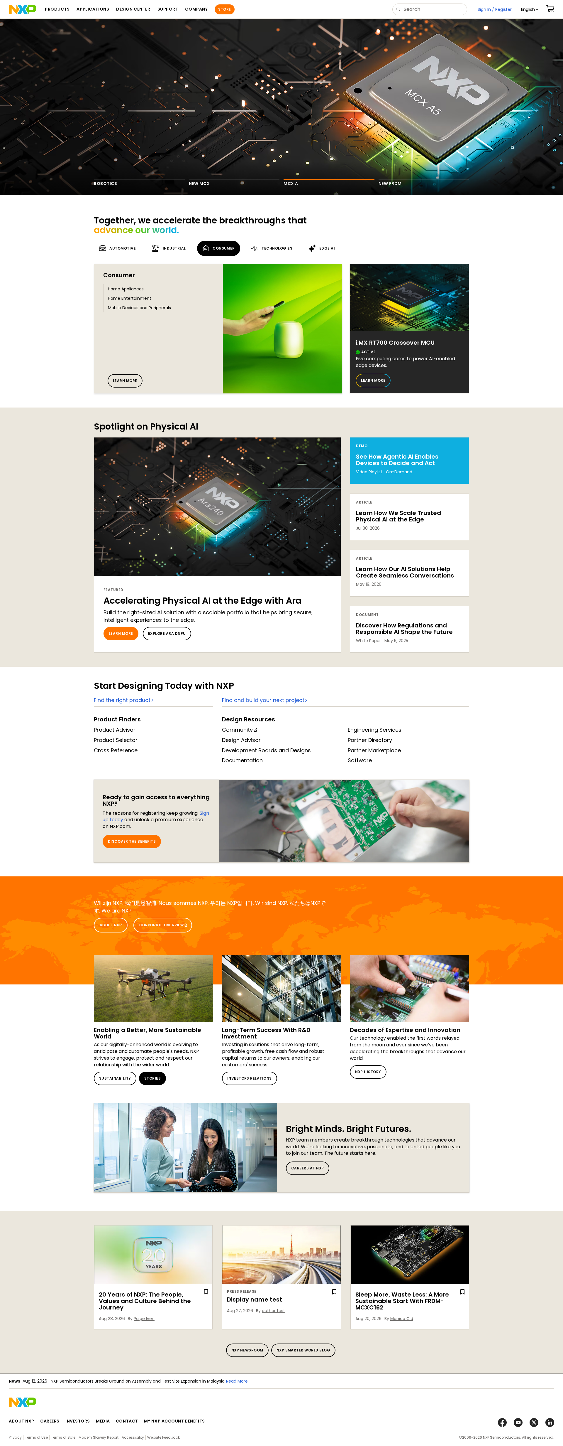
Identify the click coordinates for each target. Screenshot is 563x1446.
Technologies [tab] (277, 248)
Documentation (242, 760)
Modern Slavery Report (98, 1437)
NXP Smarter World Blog (303, 1350)
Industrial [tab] (174, 248)
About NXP (111, 925)
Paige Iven (144, 1319)
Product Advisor (114, 729)
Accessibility (133, 1437)
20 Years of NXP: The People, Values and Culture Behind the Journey (145, 1301)
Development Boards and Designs (266, 750)
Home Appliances (126, 289)
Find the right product (122, 700)
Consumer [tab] (224, 248)
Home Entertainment (129, 298)
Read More (253, 1381)
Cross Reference (116, 750)
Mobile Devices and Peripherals (139, 308)
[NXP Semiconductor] (22, 9)
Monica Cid (401, 1319)
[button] (529, 9)
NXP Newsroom (247, 1350)
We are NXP (116, 910)
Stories (152, 1078)
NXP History (368, 1071)
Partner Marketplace (374, 750)
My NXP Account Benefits (174, 1421)
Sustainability (115, 1078)
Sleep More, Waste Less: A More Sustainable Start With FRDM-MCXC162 (402, 1301)
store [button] (224, 9)
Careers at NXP (307, 1168)
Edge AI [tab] (327, 248)
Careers (50, 1421)
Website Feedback (163, 1437)
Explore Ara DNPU (167, 633)
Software (360, 760)
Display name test (254, 1299)
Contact (127, 1421)
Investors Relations (249, 1078)
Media (103, 1421)
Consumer (119, 275)
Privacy (15, 1437)
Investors (77, 1421)
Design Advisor (241, 740)
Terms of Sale (63, 1437)
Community (237, 729)
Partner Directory (370, 740)
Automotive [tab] (122, 248)
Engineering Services (374, 729)
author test (273, 1311)
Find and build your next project (263, 700)
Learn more (125, 380)
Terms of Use (36, 1437)
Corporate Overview (161, 925)
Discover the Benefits (132, 841)
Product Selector (116, 740)
